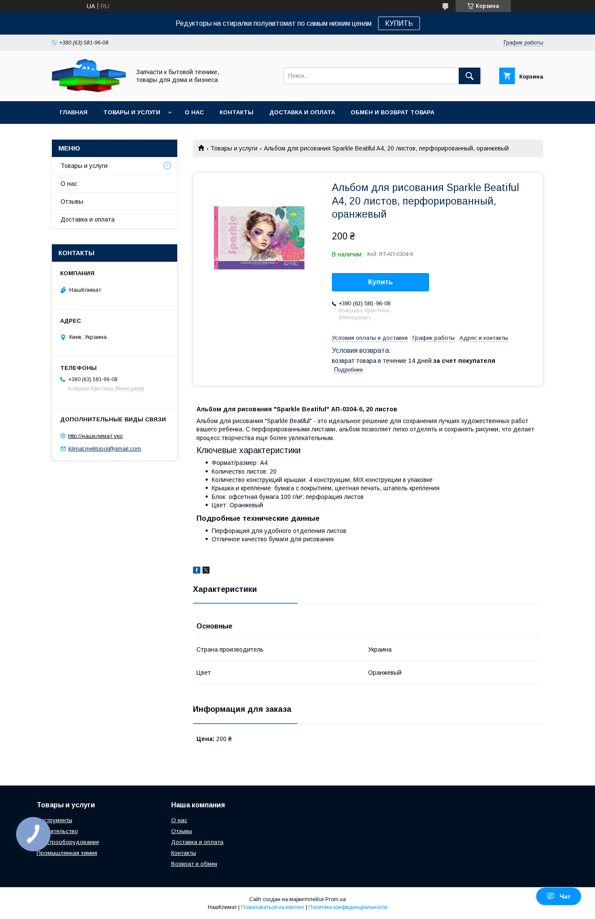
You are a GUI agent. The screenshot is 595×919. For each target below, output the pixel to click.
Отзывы (72, 201)
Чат (565, 896)
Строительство (57, 831)
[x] (206, 571)
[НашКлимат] (89, 89)
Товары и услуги (131, 112)
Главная (74, 112)
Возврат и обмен (194, 864)
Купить (380, 282)
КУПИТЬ (399, 23)
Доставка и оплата (302, 112)
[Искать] (469, 76)
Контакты (237, 112)
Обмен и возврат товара (392, 112)
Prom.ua (335, 899)
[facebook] (196, 571)
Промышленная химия (67, 853)
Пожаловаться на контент (272, 907)
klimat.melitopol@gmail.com (104, 448)
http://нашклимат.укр (95, 436)
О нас (194, 112)
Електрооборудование (68, 842)
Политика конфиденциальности (347, 907)
